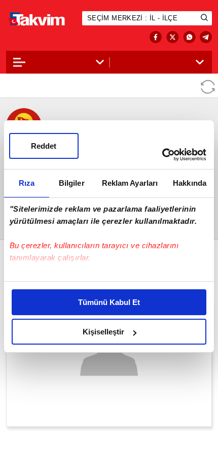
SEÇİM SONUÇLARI (47, 37)
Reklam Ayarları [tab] (130, 183)
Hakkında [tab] (189, 183)
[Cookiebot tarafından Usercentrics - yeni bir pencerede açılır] (162, 154)
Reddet (43, 146)
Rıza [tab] (26, 183)
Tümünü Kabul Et (109, 302)
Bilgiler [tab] (72, 183)
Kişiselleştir (103, 331)
